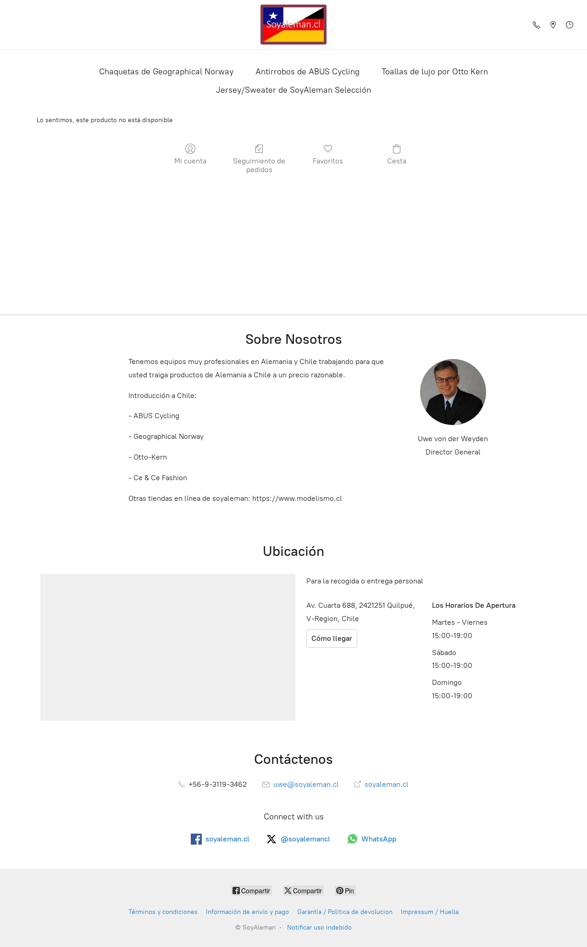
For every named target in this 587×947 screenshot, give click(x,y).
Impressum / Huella (430, 912)
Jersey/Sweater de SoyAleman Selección (293, 90)
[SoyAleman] (293, 25)
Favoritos (328, 161)
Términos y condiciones (163, 912)
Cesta (396, 161)
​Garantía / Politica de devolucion (345, 912)
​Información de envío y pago (247, 912)
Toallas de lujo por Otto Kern (435, 72)
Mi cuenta (190, 161)
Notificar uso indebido (319, 927)
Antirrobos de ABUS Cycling (307, 72)
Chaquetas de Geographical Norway (166, 72)
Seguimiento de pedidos (259, 165)
